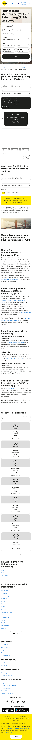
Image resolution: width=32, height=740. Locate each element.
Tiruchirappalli (5, 625)
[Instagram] (13, 702)
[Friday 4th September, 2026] (14, 148)
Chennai (4, 615)
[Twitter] (18, 702)
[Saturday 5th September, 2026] (17, 148)
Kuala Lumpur (6, 596)
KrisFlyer (4, 663)
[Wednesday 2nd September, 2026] (9, 148)
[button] (11, 30)
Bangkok (4, 598)
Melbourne (5, 575)
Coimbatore (5, 617)
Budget (3, 189)
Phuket (3, 609)
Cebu (3, 604)
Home (3, 67)
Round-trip (7, 26)
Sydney (3, 573)
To (4, 43)
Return (19, 49)
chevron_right (29, 118)
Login (14, 3)
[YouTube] (24, 702)
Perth (3, 570)
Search (16, 57)
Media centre (5, 647)
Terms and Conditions (21, 728)
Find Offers (16, 122)
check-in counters (12, 388)
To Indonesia (21, 67)
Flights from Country (22, 718)
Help (2, 683)
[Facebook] (7, 702)
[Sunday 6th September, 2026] (20, 148)
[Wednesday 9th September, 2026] (28, 148)
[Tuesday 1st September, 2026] (6, 148)
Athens (3, 601)
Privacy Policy (8, 728)
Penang (3, 628)
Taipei (3, 607)
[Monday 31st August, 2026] (3, 148)
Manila (3, 620)
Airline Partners (6, 653)
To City (13, 716)
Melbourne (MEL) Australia (12, 39)
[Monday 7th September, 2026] (23, 148)
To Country (7, 716)
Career (3, 650)
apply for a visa (26, 312)
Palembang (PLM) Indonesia (12, 45)
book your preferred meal (15, 342)
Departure (6, 49)
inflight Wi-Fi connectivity (14, 358)
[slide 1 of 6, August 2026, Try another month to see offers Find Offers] (16, 119)
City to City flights (21, 716)
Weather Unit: (26, 416)
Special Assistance (7, 688)
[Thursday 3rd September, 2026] (12, 148)
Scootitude (5, 645)
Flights (11, 67)
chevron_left (2, 118)
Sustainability (5, 655)
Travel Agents (5, 673)
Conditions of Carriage (8, 685)
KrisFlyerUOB (5, 665)
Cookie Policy (8, 732)
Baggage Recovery (7, 694)
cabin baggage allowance (9, 279)
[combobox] (15, 86)
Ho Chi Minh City (7, 612)
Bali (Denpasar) (6, 623)
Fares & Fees (5, 691)
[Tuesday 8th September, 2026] (25, 148)
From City (16, 720)
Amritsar (4, 593)
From (5, 37)
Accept (16, 736)
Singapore (4, 590)
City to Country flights (9, 718)
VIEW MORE (16, 633)
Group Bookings (6, 675)
